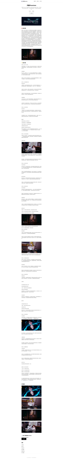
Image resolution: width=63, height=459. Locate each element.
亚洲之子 (23, 446)
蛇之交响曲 (23, 452)
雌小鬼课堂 (23, 449)
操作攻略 (38, 1)
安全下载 (40, 1)
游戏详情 (35, 1)
